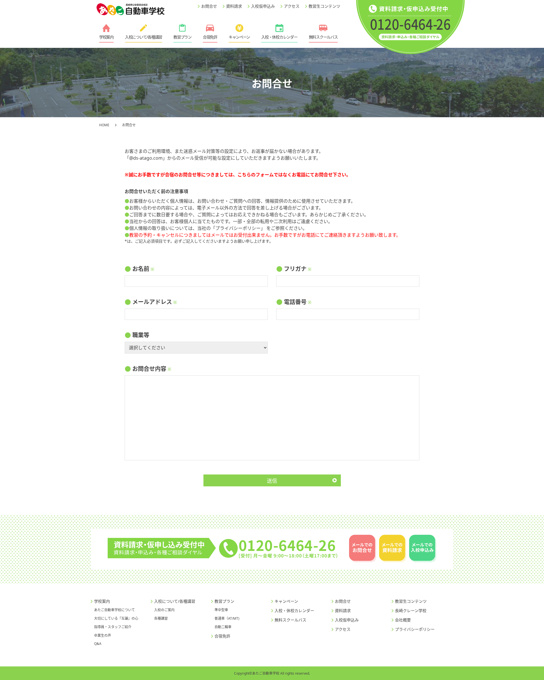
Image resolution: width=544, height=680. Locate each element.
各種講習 (161, 618)
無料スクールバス (323, 37)
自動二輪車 (222, 627)
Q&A (97, 643)
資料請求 (234, 6)
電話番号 (295, 302)
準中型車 (221, 610)
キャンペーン (239, 37)
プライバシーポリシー (238, 228)
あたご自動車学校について (114, 610)
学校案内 (106, 37)
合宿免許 (210, 37)
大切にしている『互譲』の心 (116, 618)
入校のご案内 (164, 610)
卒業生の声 (102, 635)
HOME (104, 125)
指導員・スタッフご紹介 (112, 627)
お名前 (140, 269)
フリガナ (295, 269)
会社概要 (403, 620)
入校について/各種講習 (143, 37)
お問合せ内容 (149, 369)
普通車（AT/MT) (226, 618)
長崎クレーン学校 (410, 610)
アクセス (291, 6)
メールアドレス (152, 302)
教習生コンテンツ (324, 6)
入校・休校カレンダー (279, 37)
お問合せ (209, 6)
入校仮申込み (263, 6)
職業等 (140, 335)
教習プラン (182, 37)
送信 (272, 480)
